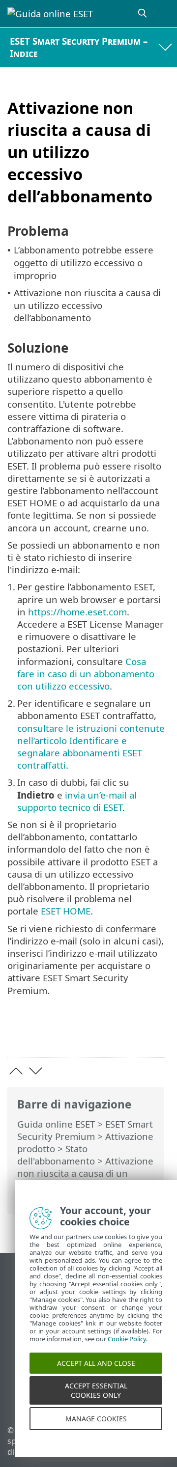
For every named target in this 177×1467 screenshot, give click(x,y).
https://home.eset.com (77, 612)
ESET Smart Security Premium (85, 1130)
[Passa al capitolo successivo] (35, 1070)
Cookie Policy (127, 1347)
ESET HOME (65, 911)
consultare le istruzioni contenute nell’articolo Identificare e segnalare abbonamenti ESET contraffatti (91, 747)
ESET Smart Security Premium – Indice (79, 47)
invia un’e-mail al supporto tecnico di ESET (77, 801)
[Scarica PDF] (127, 1034)
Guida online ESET (56, 1124)
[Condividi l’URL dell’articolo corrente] (102, 1034)
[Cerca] (143, 13)
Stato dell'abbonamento (56, 1154)
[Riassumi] (153, 1034)
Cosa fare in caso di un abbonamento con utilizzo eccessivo (85, 673)
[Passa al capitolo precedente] (16, 1070)
